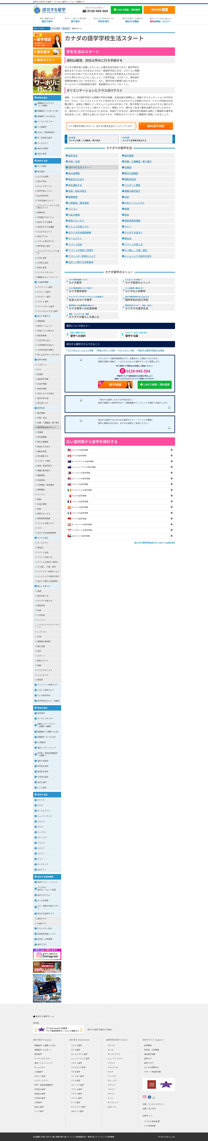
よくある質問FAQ (151, 1067)
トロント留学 (42, 301)
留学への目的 (78, 334)
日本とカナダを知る (45, 393)
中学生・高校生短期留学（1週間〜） (47, 754)
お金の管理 (74, 214)
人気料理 (41, 615)
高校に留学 (42, 267)
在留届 (128, 167)
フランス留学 (76, 1089)
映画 (39, 665)
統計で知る (42, 181)
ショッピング (42, 675)
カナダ (40, 805)
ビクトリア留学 (43, 291)
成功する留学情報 (45, 876)
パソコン (72, 208)
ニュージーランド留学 (80, 1058)
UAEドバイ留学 (77, 1111)
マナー (128, 226)
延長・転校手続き (77, 191)
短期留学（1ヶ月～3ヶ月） (48, 110)
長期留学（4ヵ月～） (43, 1049)
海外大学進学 (42, 148)
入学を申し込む (43, 340)
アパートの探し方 (134, 244)
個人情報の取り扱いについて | (64, 1136)
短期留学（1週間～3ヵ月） (48, 731)
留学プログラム (43, 895)
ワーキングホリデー (45, 121)
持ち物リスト (42, 403)
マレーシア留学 (77, 1084)
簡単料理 (41, 605)
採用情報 (110, 1136)
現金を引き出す (76, 179)
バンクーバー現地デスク (47, 684)
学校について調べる (45, 330)
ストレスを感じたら (78, 226)
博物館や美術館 (43, 641)
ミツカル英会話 (150, 1121)
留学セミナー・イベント (47, 882)
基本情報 (129, 155)
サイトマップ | (101, 1136)
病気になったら (76, 220)
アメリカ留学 (76, 1045)
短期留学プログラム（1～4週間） (45, 104)
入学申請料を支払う (45, 345)
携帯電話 (41, 489)
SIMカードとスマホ (134, 203)
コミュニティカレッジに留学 (48, 252)
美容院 (40, 679)
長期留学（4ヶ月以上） (47, 116)
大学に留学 (42, 257)
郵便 (127, 208)
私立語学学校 (42, 195)
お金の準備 (42, 383)
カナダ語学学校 (43, 695)
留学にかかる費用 (44, 222)
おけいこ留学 (39, 1076)
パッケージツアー (41, 1080)
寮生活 (128, 238)
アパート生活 (75, 244)
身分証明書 (74, 173)
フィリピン (42, 832)
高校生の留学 (42, 771)
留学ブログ (42, 944)
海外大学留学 (42, 760)
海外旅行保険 (42, 379)
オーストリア (42, 864)
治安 (127, 197)
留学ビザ (148, 1058)
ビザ (39, 369)
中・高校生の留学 (44, 137)
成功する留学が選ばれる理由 (151, 350)
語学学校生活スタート (79, 167)
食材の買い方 (42, 595)
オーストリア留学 (78, 1106)
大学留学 (38, 1102)
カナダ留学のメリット (138, 281)
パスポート (42, 364)
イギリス (41, 821)
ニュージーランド (44, 816)
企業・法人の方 (149, 1108)
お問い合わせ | (46, 1136)
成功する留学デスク (45, 913)
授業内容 (41, 212)
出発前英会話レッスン (46, 933)
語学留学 (41, 171)
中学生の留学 (42, 766)
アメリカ (41, 800)
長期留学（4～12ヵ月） (47, 737)
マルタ (40, 826)
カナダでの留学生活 (138, 307)
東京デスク (42, 918)
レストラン (42, 631)
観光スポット (42, 660)
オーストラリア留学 (79, 1054)
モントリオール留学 (45, 306)
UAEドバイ (41, 869)
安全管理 (41, 480)
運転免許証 (130, 179)
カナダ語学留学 (81, 290)
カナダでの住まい (134, 232)
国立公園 (41, 646)
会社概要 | (37, 1136)
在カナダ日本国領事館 (79, 232)
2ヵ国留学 (41, 742)
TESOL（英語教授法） (46, 132)
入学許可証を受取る (45, 349)
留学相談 (159, 9)
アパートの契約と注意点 (80, 250)
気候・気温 (74, 161)
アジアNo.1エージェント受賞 (80, 350)
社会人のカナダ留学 (87, 298)
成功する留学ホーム (44, 1016)
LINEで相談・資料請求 (156, 384)
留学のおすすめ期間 (45, 226)
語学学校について (44, 191)
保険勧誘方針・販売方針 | (86, 1136)
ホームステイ (75, 238)
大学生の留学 (42, 776)
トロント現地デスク (45, 690)
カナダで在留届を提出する (134, 140)
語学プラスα (42, 236)
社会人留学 (42, 153)
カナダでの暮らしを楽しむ (84, 316)
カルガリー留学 (43, 296)
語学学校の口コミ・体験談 (48, 700)
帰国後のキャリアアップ (47, 277)
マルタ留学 (75, 1071)
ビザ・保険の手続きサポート (48, 907)
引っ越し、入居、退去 (136, 250)
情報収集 (41, 321)
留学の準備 (42, 359)
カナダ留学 (78, 281)
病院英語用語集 (132, 220)
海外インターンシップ (46, 747)
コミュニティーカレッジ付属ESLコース (48, 206)
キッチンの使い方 (44, 600)
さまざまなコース (44, 231)
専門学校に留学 (43, 246)
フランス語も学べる (45, 241)
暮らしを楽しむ (43, 586)
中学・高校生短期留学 (43, 1084)
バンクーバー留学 (44, 287)
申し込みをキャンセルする (48, 354)
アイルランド (113, 1067)
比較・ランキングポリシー (154, 1104)
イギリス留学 (76, 1063)
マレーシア (42, 837)
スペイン (41, 853)
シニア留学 (42, 787)
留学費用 (148, 1045)
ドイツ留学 (75, 1102)
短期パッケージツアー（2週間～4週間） (46, 725)
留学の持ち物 (42, 398)
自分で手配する (43, 316)
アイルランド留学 (78, 1067)
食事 (39, 591)
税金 (127, 214)
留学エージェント (44, 325)
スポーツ (41, 655)
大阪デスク (42, 923)
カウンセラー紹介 (127, 350)
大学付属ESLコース (45, 200)
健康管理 (72, 197)
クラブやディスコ (44, 670)
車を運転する (75, 185)
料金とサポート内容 (106, 350)
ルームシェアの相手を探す (138, 256)
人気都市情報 (42, 282)
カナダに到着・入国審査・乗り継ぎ (84, 140)
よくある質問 (42, 176)
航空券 (40, 374)
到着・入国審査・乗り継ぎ (138, 161)
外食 (39, 610)
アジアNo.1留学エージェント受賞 (46, 888)
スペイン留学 (76, 1098)
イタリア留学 (76, 1093)
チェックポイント (44, 186)
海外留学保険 (149, 1054)
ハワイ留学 (75, 1080)
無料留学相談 (155, 126)
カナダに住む (42, 537)
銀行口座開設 (131, 173)
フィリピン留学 (77, 1076)
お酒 (39, 636)
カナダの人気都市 (135, 290)
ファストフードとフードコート (48, 625)
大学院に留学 (42, 262)
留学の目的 (42, 97)
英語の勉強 (42, 388)
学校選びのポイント (45, 217)
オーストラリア (43, 810)
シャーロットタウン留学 (47, 311)
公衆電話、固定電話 (78, 203)
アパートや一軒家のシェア (82, 256)
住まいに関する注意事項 (80, 262)
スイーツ (41, 620)
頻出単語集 (42, 335)
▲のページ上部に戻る (154, 542)
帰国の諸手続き (132, 191)
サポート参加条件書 (152, 1071)
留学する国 (136, 334)
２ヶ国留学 (42, 126)
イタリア (41, 848)
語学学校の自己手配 (137, 298)
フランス (41, 842)
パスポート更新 (132, 185)
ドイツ (40, 858)
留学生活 (72, 155)
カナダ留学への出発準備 (83, 307)
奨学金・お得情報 (44, 939)
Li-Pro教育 (148, 1125)
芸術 (39, 651)
